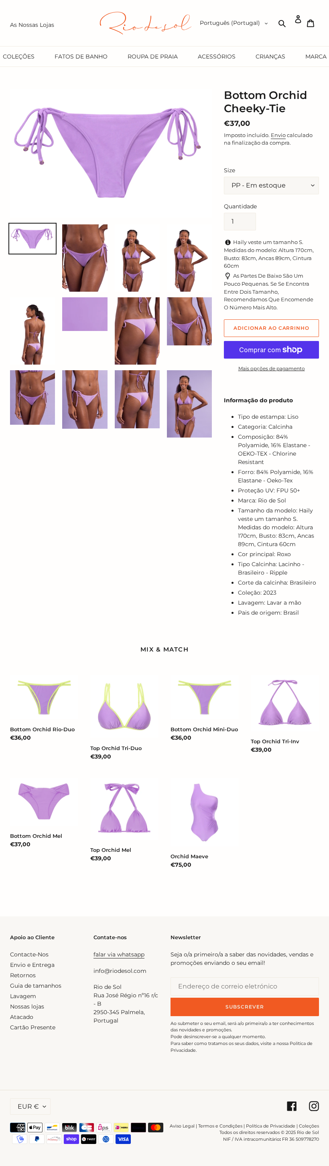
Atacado (21, 1017)
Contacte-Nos (29, 954)
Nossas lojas (27, 1006)
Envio (278, 135)
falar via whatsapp (118, 954)
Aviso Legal (182, 1126)
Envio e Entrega (32, 964)
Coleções (309, 1126)
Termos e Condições (220, 1126)
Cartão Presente (32, 1027)
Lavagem (23, 996)
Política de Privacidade (270, 1126)
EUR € (28, 1106)
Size (229, 170)
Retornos (23, 975)
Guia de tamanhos (35, 985)
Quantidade (240, 206)
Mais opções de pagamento (271, 368)
